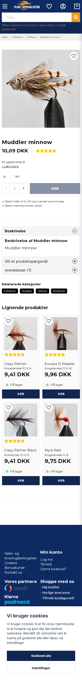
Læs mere (11, 166)
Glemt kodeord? (53, 569)
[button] (74, 56)
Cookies (11, 563)
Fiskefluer (17, 37)
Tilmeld (46, 564)
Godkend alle (41, 656)
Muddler (27, 291)
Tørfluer (31, 37)
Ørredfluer (59, 291)
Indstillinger (41, 668)
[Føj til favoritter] (49, 6)
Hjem (5, 37)
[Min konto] (63, 6)
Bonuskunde (15, 568)
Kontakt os (13, 572)
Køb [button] (21, 394)
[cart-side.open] (77, 6)
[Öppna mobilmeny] (5, 6)
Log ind (46, 560)
